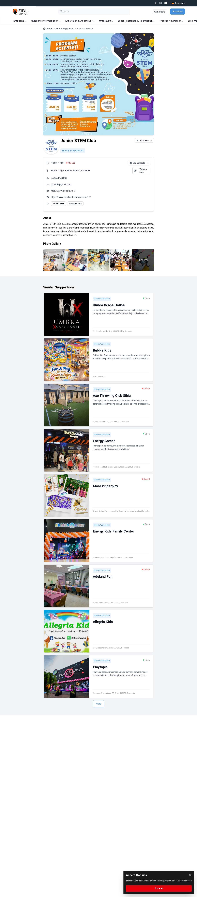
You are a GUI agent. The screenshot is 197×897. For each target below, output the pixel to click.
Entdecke (19, 20)
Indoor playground (64, 28)
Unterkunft (105, 20)
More (98, 703)
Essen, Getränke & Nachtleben (135, 20)
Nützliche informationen (45, 20)
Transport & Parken (170, 20)
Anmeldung (159, 11)
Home (49, 28)
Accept (159, 888)
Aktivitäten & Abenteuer (79, 20)
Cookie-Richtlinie (184, 881)
